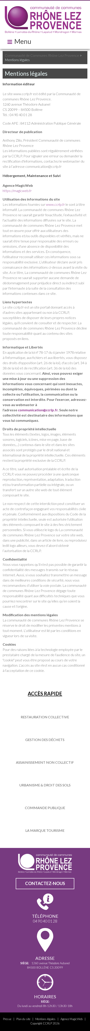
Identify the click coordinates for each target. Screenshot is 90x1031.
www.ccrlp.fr (55, 204)
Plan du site (23, 1019)
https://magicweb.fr (17, 191)
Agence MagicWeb (72, 1019)
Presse (7, 1019)
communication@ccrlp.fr (38, 410)
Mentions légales (45, 1019)
